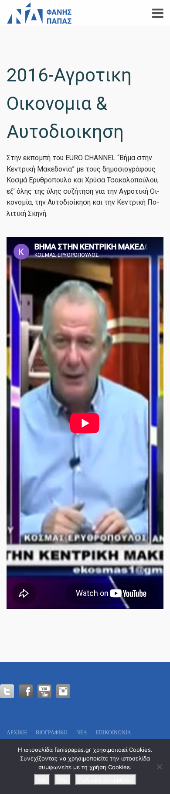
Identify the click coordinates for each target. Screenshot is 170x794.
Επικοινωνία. (114, 732)
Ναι (42, 779)
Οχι (62, 779)
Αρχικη (17, 732)
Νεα (81, 732)
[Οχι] (159, 766)
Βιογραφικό (52, 732)
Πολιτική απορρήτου (105, 779)
